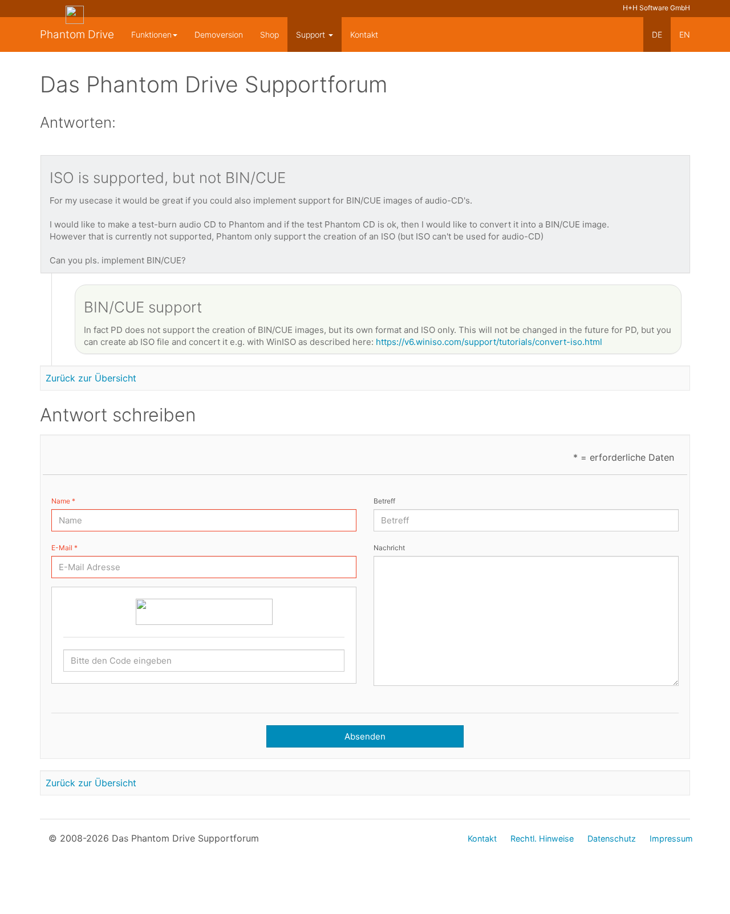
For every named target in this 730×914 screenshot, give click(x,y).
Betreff (384, 501)
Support (311, 34)
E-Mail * (64, 547)
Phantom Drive (77, 34)
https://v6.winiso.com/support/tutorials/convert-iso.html (489, 341)
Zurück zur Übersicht (91, 378)
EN (684, 34)
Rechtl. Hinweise (542, 838)
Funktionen (151, 34)
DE (657, 34)
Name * (63, 501)
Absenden (365, 736)
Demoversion (218, 34)
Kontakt (364, 34)
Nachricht (389, 547)
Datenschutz (611, 838)
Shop (269, 34)
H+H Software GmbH (656, 7)
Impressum (671, 838)
